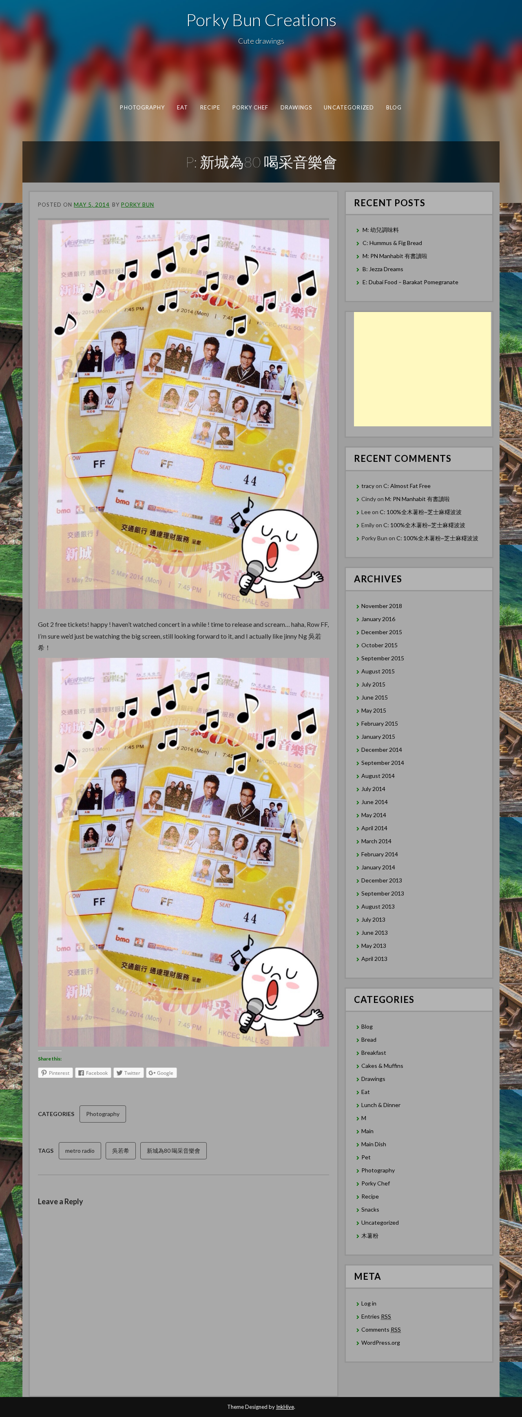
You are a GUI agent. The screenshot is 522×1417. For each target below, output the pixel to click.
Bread (368, 1039)
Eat (182, 107)
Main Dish (373, 1144)
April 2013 (374, 958)
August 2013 (378, 906)
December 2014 (381, 749)
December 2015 (381, 631)
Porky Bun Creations (261, 19)
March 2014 (376, 841)
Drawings (296, 107)
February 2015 (379, 723)
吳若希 (120, 1150)
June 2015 (374, 697)
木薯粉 (369, 1235)
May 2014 (373, 814)
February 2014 (379, 854)
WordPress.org (380, 1342)
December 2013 (381, 880)
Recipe (210, 107)
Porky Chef (250, 107)
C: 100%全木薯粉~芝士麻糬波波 (421, 511)
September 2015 (382, 658)
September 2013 (382, 893)
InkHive (285, 1407)
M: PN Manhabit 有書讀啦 (395, 255)
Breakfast (373, 1052)
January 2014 (378, 867)
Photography (142, 107)
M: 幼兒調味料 (381, 229)
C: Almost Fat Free (407, 485)
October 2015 (379, 645)
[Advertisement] (422, 369)
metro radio (80, 1150)
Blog (394, 107)
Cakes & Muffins (382, 1065)
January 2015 (378, 736)
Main (367, 1130)
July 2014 (373, 788)
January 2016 (378, 618)
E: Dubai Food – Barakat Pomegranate (411, 281)
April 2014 (374, 827)
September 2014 (382, 762)
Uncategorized (349, 107)
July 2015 (373, 684)
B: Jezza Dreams (384, 268)
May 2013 (373, 945)
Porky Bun (137, 204)
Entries (376, 1316)
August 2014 (378, 775)
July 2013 (373, 919)
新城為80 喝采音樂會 (173, 1150)
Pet (366, 1157)
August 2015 (378, 671)
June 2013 (374, 932)
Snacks (370, 1209)
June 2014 (374, 801)
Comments (381, 1329)
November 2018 (381, 605)
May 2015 (373, 710)
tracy (367, 485)
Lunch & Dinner (380, 1104)
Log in (368, 1303)
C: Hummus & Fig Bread (393, 242)
